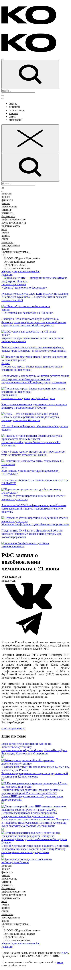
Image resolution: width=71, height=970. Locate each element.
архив (5, 248)
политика (7, 242)
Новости (22, 281)
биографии (15, 119)
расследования (10, 245)
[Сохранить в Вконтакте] (28, 608)
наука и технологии (13, 222)
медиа (5, 232)
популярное (8, 281)
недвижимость (10, 225)
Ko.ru (64, 952)
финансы (14, 106)
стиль (12, 116)
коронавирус (17, 728)
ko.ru (60, 962)
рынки (5, 203)
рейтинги (7, 212)
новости (6, 193)
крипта (5, 235)
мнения (13, 113)
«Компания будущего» (15, 251)
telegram (6, 271)
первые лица (17, 110)
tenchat (35, 271)
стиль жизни (9, 395)
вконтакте (24, 271)
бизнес (13, 103)
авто (4, 229)
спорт (5, 728)
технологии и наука (13, 284)
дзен (14, 271)
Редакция (7, 274)
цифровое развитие (13, 219)
